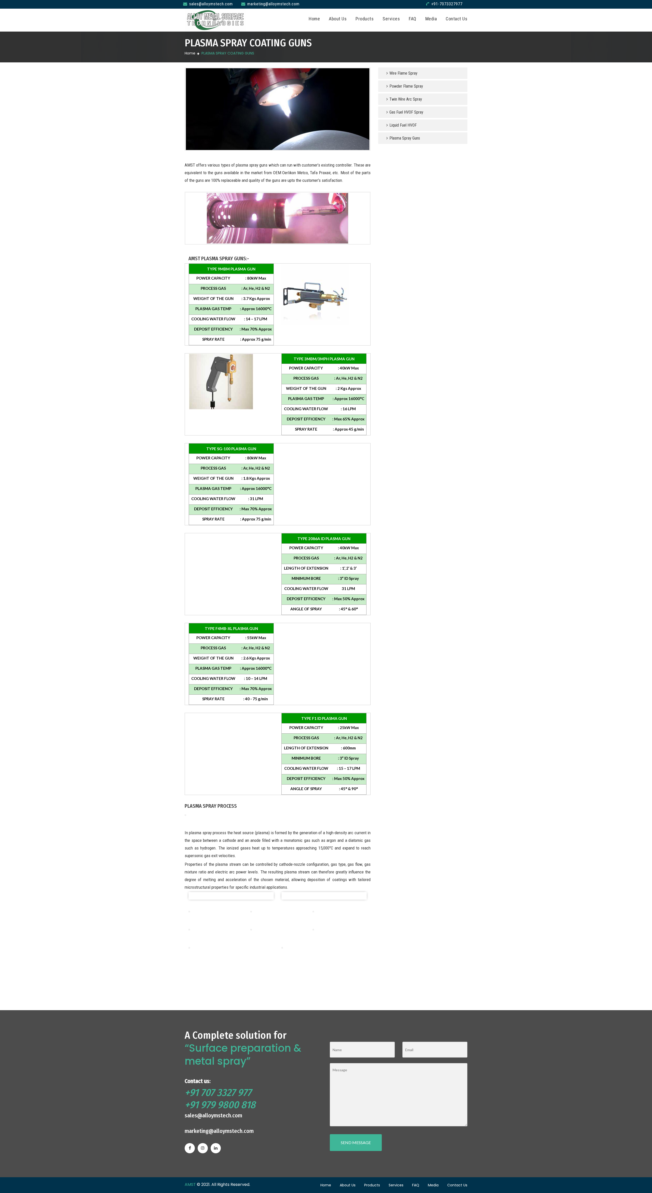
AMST (190, 1184)
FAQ (412, 18)
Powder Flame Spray (405, 86)
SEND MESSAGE (356, 1142)
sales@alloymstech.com (211, 4)
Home (314, 18)
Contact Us (456, 18)
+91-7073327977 (447, 4)
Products (365, 18)
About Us (338, 18)
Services (391, 18)
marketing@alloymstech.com (273, 4)
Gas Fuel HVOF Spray (405, 112)
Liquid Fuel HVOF (402, 125)
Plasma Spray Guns (404, 138)
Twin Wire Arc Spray (405, 99)
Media (431, 18)
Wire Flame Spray (402, 73)
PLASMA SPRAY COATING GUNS (227, 53)
